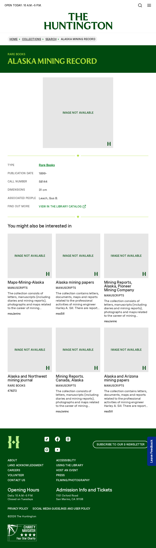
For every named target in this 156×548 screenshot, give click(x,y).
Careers (14, 470)
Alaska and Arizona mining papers (121, 378)
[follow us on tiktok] (47, 439)
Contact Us (16, 480)
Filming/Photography (73, 480)
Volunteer (16, 475)
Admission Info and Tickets (84, 490)
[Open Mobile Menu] (149, 5)
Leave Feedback (151, 451)
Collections (31, 39)
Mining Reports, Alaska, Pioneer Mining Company (119, 286)
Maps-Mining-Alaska (26, 282)
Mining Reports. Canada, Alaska (70, 378)
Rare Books (47, 165)
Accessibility (66, 460)
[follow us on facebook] (57, 439)
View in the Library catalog (60, 207)
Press (60, 475)
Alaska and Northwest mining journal (27, 378)
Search (51, 39)
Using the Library (69, 465)
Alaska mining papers (75, 282)
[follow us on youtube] (57, 450)
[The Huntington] (78, 21)
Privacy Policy (18, 508)
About (12, 460)
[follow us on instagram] (47, 450)
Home (14, 39)
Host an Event (67, 470)
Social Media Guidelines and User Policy (61, 508)
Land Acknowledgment (26, 465)
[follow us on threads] (68, 439)
